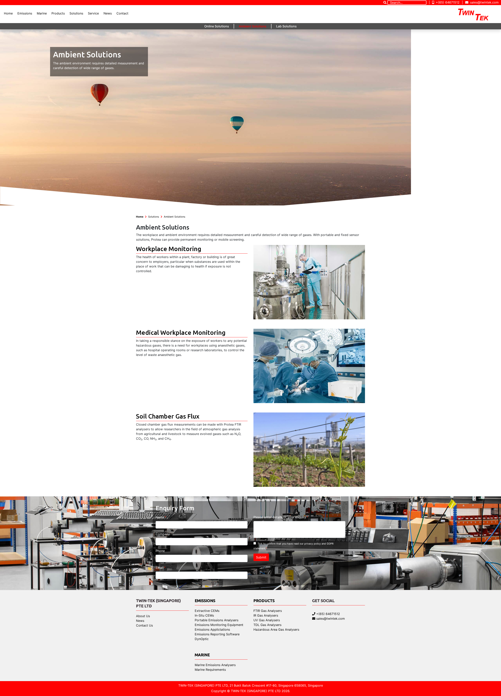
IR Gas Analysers (265, 615)
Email (160, 568)
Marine (42, 13)
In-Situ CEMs (204, 615)
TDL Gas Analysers (267, 625)
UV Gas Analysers (266, 620)
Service (93, 13)
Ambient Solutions (252, 26)
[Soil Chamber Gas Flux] (309, 449)
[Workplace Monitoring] (309, 282)
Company (163, 534)
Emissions (24, 13)
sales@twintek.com (484, 2)
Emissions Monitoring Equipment (219, 625)
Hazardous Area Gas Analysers (276, 629)
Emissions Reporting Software (217, 634)
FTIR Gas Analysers (267, 611)
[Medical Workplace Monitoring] (309, 365)
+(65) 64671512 (447, 2)
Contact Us (144, 625)
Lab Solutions (286, 26)
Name (160, 517)
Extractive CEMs (207, 611)
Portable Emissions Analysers (216, 620)
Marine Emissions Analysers (215, 665)
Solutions (76, 13)
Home (8, 13)
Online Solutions (216, 26)
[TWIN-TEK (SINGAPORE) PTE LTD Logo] (476, 14)
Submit (261, 557)
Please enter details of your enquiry (279, 517)
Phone (160, 551)
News (108, 13)
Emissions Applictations (212, 629)
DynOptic (202, 639)
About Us (143, 616)
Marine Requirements (210, 670)
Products (58, 13)
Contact (122, 13)
